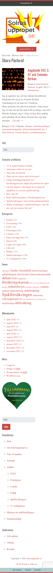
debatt (6, 277)
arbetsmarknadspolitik (32, 129)
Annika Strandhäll (20, 270)
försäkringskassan (15, 282)
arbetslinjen (9, 274)
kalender (5, 287)
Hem (22, 55)
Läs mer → (17, 120)
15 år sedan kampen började (19, 165)
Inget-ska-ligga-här (15, 237)
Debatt (9, 219)
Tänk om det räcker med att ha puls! (23, 176)
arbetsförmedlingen (42, 126)
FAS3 (12, 126)
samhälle (44, 286)
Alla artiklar (12, 536)
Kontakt (10, 549)
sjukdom (5, 290)
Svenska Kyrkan (22, 132)
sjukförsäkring (31, 290)
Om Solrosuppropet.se (17, 447)
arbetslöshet (23, 274)
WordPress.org (13, 375)
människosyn (16, 286)
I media (9, 233)
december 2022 (13, 340)
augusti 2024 (12, 329)
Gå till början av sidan (25, 564)
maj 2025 (10, 326)
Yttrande (11, 460)
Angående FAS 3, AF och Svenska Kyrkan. (38, 74)
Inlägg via (13, 368)
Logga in (10, 365)
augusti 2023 (12, 337)
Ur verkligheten (13, 258)
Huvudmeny (25, 3)
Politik (9, 251)
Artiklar (10, 467)
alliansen (28, 126)
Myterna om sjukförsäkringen (20, 512)
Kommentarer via (16, 372)
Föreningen (11, 230)
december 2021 (13, 347)
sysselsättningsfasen (38, 132)
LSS (8, 247)
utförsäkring (23, 303)
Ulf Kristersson (41, 299)
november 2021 (13, 351)
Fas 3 (44, 129)
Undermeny (25, 49)
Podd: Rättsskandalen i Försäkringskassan (25, 197)
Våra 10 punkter (14, 454)
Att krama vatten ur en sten (18, 169)
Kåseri (9, 240)
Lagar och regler (14, 244)
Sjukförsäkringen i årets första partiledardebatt (27, 200)
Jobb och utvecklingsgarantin (39, 283)
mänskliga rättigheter (32, 287)
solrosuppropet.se (12, 299)
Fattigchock (22, 278)
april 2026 (11, 319)
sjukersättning (16, 290)
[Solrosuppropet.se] (23, 44)
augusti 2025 (12, 322)
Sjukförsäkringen (14, 255)
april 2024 (11, 333)
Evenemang (11, 223)
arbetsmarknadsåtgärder (11, 129)
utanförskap (8, 303)
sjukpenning (38, 295)
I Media (10, 542)
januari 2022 (12, 344)
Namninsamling (14, 518)
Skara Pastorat (8, 132)
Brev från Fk (12, 193)
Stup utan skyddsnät (15, 172)
